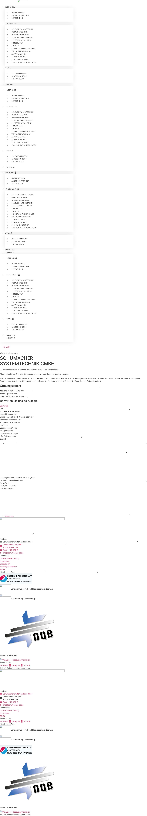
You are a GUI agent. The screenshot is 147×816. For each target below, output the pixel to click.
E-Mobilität (17, 43)
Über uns (9, 6)
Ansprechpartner (20, 15)
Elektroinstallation (21, 40)
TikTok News (17, 79)
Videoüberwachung (21, 51)
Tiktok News (17, 244)
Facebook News (19, 76)
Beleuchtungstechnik (22, 29)
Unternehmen (18, 12)
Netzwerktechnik (20, 35)
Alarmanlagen (18, 54)
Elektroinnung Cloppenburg (23, 598)
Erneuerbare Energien (22, 37)
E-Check (15, 46)
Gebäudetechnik (19, 32)
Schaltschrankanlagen (23, 48)
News (7, 67)
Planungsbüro (18, 57)
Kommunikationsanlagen (24, 62)
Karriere (9, 84)
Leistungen (10, 23)
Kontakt (9, 252)
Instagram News (19, 73)
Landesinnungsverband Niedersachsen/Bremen (32, 589)
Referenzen (17, 18)
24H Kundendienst (20, 59)
